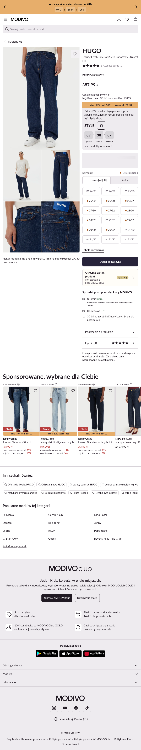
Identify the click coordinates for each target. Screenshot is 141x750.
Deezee (7, 522)
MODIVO (126, 292)
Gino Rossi (100, 514)
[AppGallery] (94, 653)
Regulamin (12, 739)
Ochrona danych (70, 744)
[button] (41, 98)
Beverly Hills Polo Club (108, 538)
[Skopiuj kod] (101, 125)
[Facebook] (76, 708)
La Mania (8, 514)
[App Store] (70, 653)
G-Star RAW (10, 538)
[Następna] (136, 7)
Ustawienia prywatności (33, 739)
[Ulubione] (127, 19)
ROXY (52, 530)
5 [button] (102, 65)
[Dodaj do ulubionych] (75, 54)
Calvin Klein (55, 514)
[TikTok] (87, 708)
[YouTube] (65, 708)
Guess (52, 538)
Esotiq (6, 530)
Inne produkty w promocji (98, 146)
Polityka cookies (122, 739)
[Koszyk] (135, 19)
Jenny (97, 522)
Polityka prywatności (60, 739)
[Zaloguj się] (119, 19)
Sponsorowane (9, 384)
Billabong (53, 522)
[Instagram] (54, 708)
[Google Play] (47, 653)
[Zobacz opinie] (133, 343)
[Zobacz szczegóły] (133, 332)
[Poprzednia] (5, 7)
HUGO (91, 50)
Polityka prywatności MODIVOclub (92, 739)
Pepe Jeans (100, 530)
